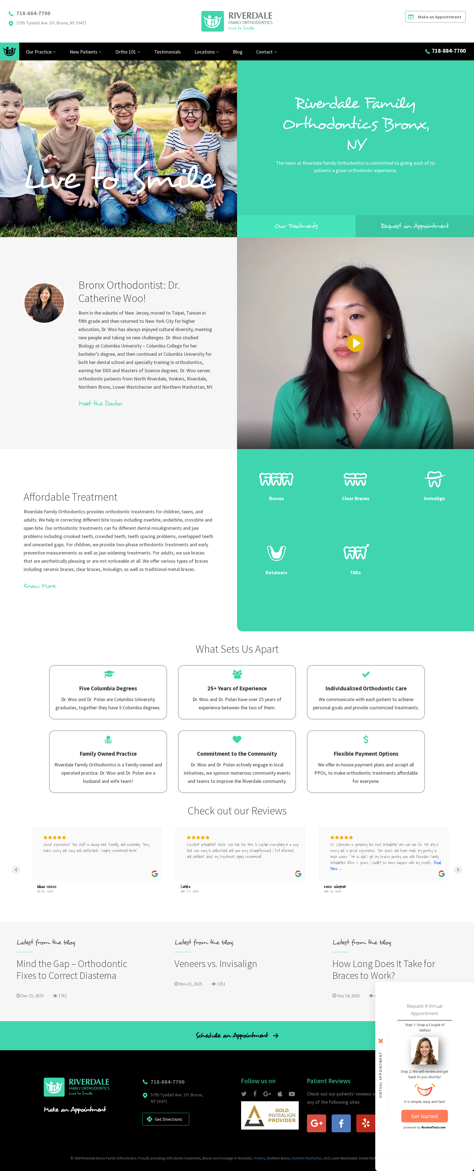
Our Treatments (296, 226)
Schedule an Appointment (233, 1035)
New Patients (83, 52)
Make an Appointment (439, 16)
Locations (204, 52)
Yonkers (259, 1158)
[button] (16, 870)
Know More (40, 586)
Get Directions (168, 1119)
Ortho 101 (125, 52)
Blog (237, 52)
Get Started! (424, 1116)
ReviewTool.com (433, 1127)
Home (9, 51)
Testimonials (167, 52)
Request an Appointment (415, 226)
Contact (264, 52)
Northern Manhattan (307, 1158)
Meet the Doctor (100, 404)
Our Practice (39, 52)
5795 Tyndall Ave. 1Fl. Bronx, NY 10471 (51, 23)
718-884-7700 (33, 13)
